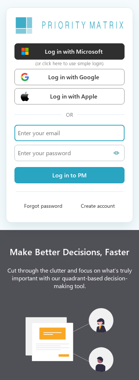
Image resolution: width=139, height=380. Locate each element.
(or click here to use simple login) (69, 63)
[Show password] (117, 153)
